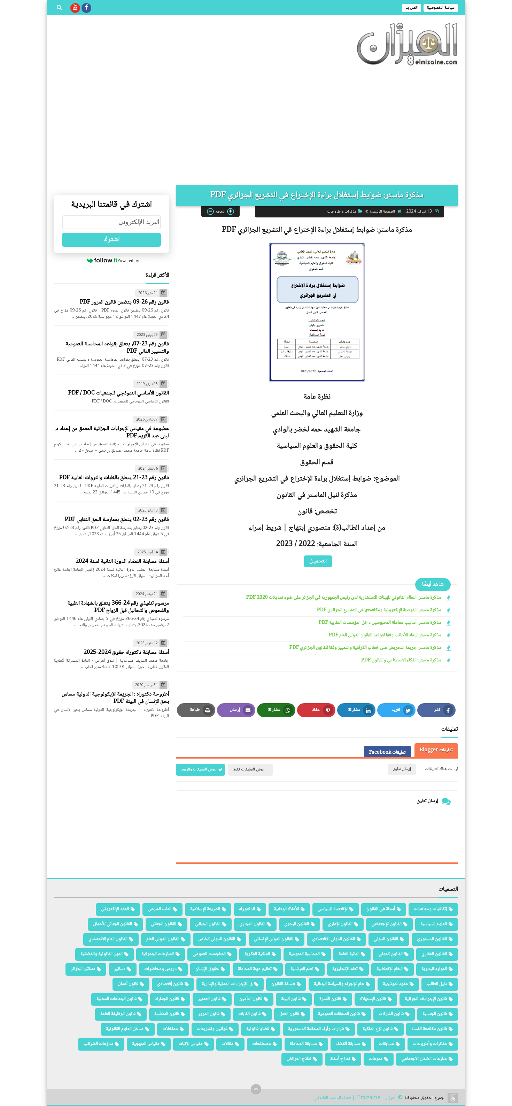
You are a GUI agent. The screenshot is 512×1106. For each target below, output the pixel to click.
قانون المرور (208, 1014)
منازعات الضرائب (98, 1044)
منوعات (375, 1059)
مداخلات (170, 1029)
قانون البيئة (291, 999)
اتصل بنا (411, 7)
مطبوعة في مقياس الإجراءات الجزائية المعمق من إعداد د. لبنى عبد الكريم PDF (112, 432)
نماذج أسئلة (340, 1059)
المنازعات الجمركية (157, 954)
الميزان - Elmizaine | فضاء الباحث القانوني (355, 1098)
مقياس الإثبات (190, 1044)
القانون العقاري (434, 954)
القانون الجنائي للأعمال (112, 924)
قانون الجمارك (167, 999)
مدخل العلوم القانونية (124, 1029)
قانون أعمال (128, 984)
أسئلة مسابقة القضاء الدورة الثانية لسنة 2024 (122, 561)
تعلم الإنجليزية (345, 969)
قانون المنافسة (166, 1014)
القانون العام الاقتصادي (107, 939)
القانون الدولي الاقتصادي (333, 939)
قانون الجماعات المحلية (116, 999)
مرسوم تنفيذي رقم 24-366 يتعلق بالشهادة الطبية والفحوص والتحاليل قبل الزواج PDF (118, 607)
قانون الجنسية (434, 1014)
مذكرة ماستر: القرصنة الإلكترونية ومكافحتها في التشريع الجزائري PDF (379, 610)
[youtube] (75, 8)
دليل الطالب (437, 984)
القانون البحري (296, 924)
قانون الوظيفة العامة (117, 1014)
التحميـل (318, 561)
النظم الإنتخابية (390, 969)
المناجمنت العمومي (209, 954)
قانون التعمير (209, 999)
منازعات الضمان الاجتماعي (424, 1059)
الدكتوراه (247, 909)
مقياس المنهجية (146, 1044)
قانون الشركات (391, 1014)
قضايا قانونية (257, 1029)
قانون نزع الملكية (378, 1029)
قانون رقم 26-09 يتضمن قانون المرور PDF (124, 302)
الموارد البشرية (434, 969)
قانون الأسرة (330, 999)
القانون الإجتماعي (386, 924)
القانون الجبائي (207, 924)
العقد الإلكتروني (115, 909)
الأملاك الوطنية (286, 909)
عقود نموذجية (395, 984)
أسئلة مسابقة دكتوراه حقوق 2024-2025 (126, 652)
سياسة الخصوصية (441, 7)
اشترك (111, 240)
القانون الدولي (386, 939)
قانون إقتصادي (170, 984)
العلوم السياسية (433, 924)
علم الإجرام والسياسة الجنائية (339, 984)
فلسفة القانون (283, 984)
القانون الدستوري (432, 939)
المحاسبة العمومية (304, 954)
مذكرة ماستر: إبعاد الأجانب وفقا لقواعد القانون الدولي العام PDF (385, 635)
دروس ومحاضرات (160, 969)
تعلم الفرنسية (301, 969)
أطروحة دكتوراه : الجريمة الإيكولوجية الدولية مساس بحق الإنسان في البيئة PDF (115, 698)
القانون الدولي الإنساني (273, 939)
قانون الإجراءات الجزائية (426, 999)
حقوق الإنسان (207, 969)
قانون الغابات (249, 1014)
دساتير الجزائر (83, 969)
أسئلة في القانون (380, 909)
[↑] (256, 1089)
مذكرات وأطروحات (342, 211)
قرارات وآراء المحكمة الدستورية (316, 1029)
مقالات (227, 1044)
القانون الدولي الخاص (216, 939)
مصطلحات (261, 1044)
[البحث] (59, 8)
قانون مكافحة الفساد (429, 1029)
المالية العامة (349, 954)
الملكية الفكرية (257, 954)
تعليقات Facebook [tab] (387, 752)
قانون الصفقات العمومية (339, 1014)
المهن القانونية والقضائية (101, 954)
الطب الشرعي (159, 909)
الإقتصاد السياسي (333, 909)
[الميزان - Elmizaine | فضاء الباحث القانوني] (407, 44)
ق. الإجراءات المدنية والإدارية (227, 984)
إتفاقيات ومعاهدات (430, 909)
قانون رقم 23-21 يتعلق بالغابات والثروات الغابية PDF (114, 478)
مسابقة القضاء (348, 1044)
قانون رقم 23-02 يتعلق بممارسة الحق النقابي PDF (117, 519)
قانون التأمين (250, 999)
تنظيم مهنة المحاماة (255, 969)
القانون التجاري (252, 924)
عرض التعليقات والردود (198, 769)
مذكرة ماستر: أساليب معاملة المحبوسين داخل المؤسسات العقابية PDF (380, 623)
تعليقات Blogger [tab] (436, 750)
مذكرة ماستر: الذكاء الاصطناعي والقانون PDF (401, 660)
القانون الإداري (340, 924)
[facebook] (86, 8)
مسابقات (386, 1044)
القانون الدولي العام (162, 939)
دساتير (119, 969)
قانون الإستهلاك (373, 999)
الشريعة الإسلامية (205, 909)
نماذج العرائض (299, 1059)
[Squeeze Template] (453, 1098)
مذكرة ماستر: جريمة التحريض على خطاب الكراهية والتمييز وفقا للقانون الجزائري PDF (365, 648)
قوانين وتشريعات (212, 1029)
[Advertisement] (256, 125)
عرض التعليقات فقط (248, 769)
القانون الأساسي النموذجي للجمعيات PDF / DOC (118, 393)
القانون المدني (390, 954)
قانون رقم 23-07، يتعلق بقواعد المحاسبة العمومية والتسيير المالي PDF (117, 347)
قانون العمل (289, 1014)
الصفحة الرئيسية (382, 211)
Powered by (128, 260)
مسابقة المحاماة (303, 1044)
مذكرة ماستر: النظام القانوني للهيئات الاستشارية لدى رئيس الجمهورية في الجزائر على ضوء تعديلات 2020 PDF (343, 597)
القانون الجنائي (163, 924)
